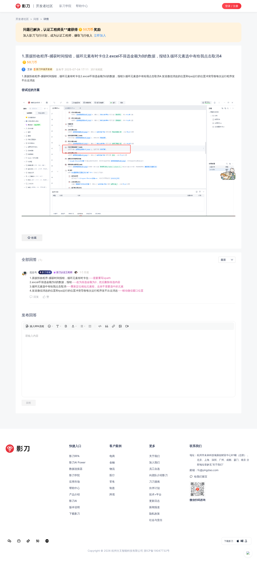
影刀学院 (74, 475)
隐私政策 (154, 513)
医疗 (112, 475)
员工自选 (154, 468)
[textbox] (128, 78)
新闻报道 (154, 507)
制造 (112, 488)
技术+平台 (155, 494)
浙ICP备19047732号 (157, 550)
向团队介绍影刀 (158, 475)
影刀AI (73, 500)
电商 (112, 456)
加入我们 (154, 462)
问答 (36, 19)
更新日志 (154, 500)
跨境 (112, 494)
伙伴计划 (154, 488)
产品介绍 (74, 494)
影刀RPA (74, 456)
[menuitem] (35, 326)
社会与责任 (155, 520)
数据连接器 (75, 468)
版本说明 (74, 507)
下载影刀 (74, 513)
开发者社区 (22, 19)
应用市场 (74, 481)
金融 (112, 462)
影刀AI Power (77, 462)
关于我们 (154, 456)
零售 (112, 481)
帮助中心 (74, 488)
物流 (112, 468)
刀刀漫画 (154, 481)
